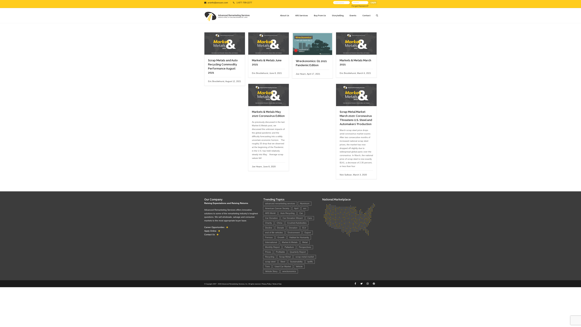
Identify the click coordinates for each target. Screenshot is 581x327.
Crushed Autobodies (297, 223)
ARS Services (301, 15)
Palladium (289, 247)
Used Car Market (283, 266)
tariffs (310, 262)
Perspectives (305, 247)
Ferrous (269, 237)
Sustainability (296, 262)
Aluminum (304, 203)
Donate (280, 228)
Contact (366, 15)
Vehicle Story (271, 271)
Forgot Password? (360, 6)
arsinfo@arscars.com (218, 3)
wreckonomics (289, 271)
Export (308, 232)
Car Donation (271, 218)
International (271, 242)
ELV (304, 228)
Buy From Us (320, 15)
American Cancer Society (277, 208)
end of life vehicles (274, 232)
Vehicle (299, 266)
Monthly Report (272, 247)
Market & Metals (289, 242)
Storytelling (338, 15)
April (296, 208)
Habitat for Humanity (299, 237)
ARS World (270, 213)
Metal (305, 242)
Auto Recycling (287, 213)
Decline (268, 228)
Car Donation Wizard (293, 218)
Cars (309, 218)
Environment (294, 232)
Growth (280, 237)
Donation (293, 228)
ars (304, 208)
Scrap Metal (285, 257)
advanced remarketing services (280, 203)
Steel (282, 262)
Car (301, 213)
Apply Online (211, 231)
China (279, 223)
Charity (268, 223)
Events (353, 15)
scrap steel (270, 262)
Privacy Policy (266, 284)
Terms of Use (277, 284)
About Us (284, 15)
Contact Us (210, 234)
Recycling (269, 257)
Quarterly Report (298, 252)
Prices (268, 252)
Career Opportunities (215, 227)
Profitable (280, 252)
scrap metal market (304, 257)
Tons (267, 266)
